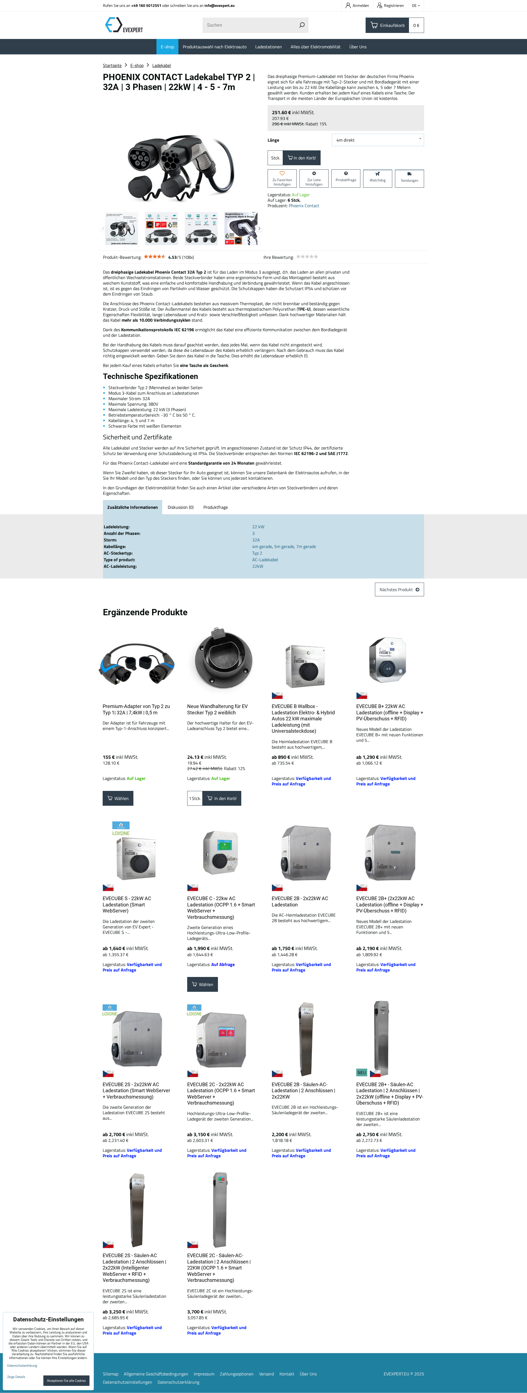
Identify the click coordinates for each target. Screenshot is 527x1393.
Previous (103, 228)
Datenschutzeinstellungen (127, 1382)
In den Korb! (304, 158)
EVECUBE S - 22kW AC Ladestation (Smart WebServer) (127, 904)
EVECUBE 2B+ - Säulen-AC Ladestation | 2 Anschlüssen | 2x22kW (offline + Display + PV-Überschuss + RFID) (389, 1094)
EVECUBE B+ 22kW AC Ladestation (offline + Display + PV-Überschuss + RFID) (389, 712)
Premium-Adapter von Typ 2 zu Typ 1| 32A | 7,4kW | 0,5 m (136, 709)
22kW (257, 566)
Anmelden (361, 5)
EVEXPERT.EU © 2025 (404, 1373)
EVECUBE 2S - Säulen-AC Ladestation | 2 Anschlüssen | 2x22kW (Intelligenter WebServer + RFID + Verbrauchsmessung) (134, 1267)
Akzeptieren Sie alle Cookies (66, 1380)
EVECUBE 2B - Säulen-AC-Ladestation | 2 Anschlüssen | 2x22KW (303, 1091)
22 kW (258, 526)
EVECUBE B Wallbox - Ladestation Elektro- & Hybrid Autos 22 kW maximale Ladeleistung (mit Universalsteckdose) (303, 718)
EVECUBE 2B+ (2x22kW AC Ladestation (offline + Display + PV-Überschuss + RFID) (389, 904)
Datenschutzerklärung (178, 1382)
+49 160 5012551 (146, 5)
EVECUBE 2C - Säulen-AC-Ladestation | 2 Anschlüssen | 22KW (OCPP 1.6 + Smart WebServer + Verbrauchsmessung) (219, 1267)
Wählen (120, 798)
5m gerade (284, 546)
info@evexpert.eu (219, 5)
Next (259, 228)
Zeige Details (16, 1376)
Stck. (275, 158)
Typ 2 (257, 553)
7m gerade (306, 546)
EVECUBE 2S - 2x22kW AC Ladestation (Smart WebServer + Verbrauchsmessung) (136, 1091)
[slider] (155, 256)
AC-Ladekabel (265, 559)
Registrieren (394, 5)
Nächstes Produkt (396, 589)
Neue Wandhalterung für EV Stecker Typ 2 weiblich (217, 709)
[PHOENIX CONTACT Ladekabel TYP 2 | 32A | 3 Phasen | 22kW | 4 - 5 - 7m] (181, 151)
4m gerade (262, 546)
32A (256, 540)
